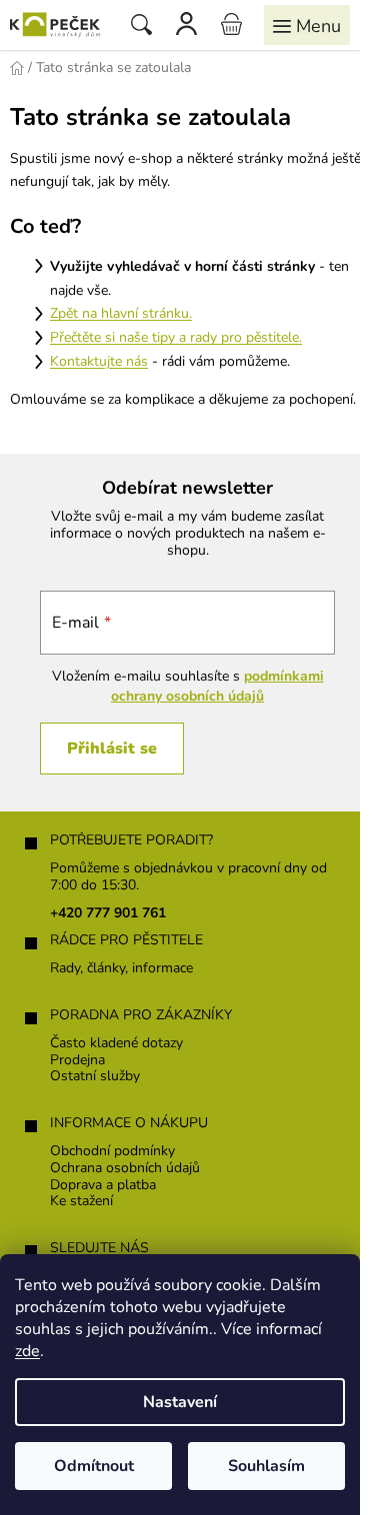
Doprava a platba (103, 1185)
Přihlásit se (112, 748)
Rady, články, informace (121, 968)
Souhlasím (266, 1466)
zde (27, 1351)
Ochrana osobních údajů (125, 1168)
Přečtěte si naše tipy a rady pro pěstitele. (176, 337)
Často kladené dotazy (116, 1043)
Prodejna (77, 1060)
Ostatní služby (95, 1076)
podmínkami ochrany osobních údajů (217, 686)
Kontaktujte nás (99, 361)
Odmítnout (94, 1466)
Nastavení (180, 1402)
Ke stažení (81, 1201)
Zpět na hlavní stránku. (121, 313)
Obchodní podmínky (112, 1151)
